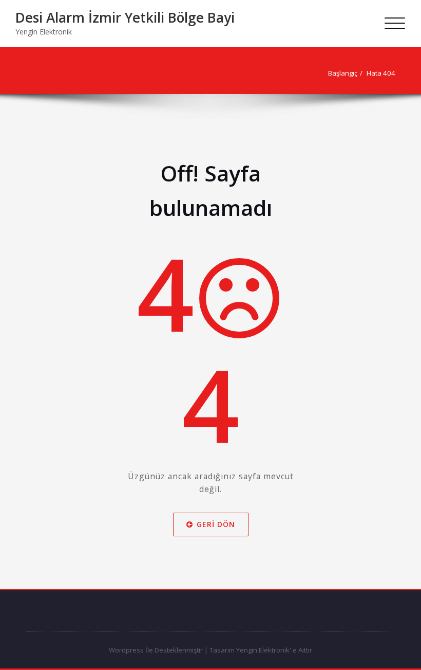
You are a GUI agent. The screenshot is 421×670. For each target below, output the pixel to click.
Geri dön (216, 524)
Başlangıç (342, 73)
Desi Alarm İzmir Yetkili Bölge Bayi (125, 17)
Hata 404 (381, 73)
